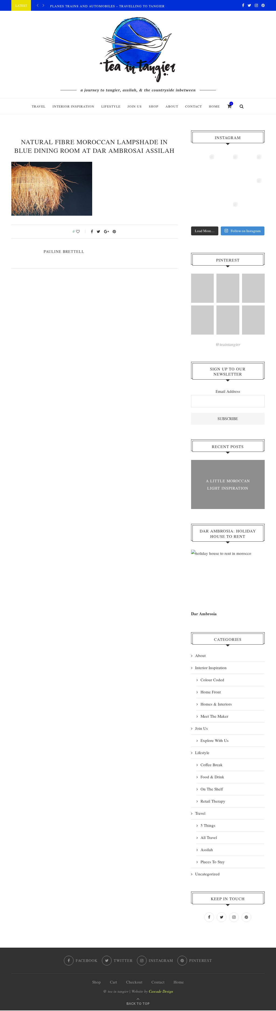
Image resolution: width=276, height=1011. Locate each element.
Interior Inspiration (73, 106)
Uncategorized (207, 873)
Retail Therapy (213, 801)
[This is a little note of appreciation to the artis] (204, 164)
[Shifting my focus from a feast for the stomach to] (204, 188)
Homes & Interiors (216, 704)
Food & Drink (212, 776)
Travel (39, 106)
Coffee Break (212, 764)
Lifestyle (110, 106)
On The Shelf (212, 789)
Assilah (207, 849)
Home (214, 106)
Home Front (211, 691)
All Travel (209, 837)
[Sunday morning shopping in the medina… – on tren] (251, 164)
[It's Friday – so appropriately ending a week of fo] (228, 188)
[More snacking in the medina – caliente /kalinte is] (251, 188)
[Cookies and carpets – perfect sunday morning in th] (228, 211)
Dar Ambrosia (204, 614)
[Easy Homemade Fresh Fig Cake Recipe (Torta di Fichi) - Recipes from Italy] (227, 320)
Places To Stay (213, 861)
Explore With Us (215, 740)
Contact (193, 106)
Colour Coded (212, 679)
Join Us (134, 106)
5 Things (208, 825)
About (171, 106)
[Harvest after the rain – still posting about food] (204, 211)
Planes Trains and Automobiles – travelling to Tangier (107, 6)
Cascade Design (161, 991)
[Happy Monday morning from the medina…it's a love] (251, 211)
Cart (113, 982)
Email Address (228, 391)
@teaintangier (228, 344)
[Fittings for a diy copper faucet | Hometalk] (253, 288)
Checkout (134, 982)
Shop (96, 982)
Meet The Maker (214, 716)
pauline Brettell (64, 251)
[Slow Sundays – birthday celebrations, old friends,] (228, 164)
